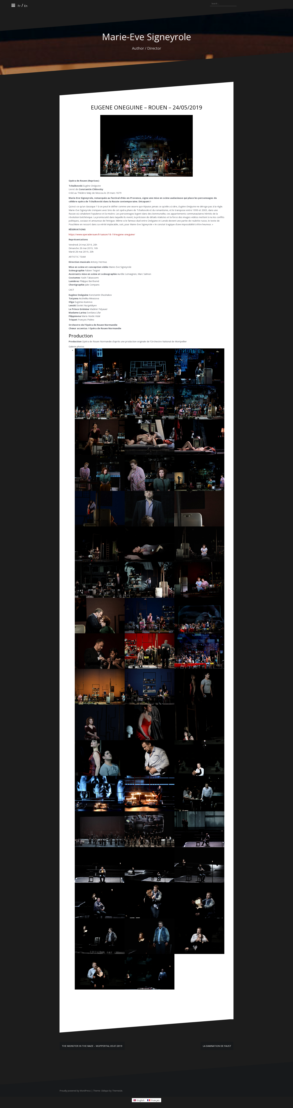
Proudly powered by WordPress (75, 1090)
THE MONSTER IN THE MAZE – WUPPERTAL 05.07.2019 (92, 1045)
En (25, 6)
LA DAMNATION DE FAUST (217, 1045)
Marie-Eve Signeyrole (146, 36)
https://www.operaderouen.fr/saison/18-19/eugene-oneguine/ (102, 234)
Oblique (105, 1090)
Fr (19, 6)
